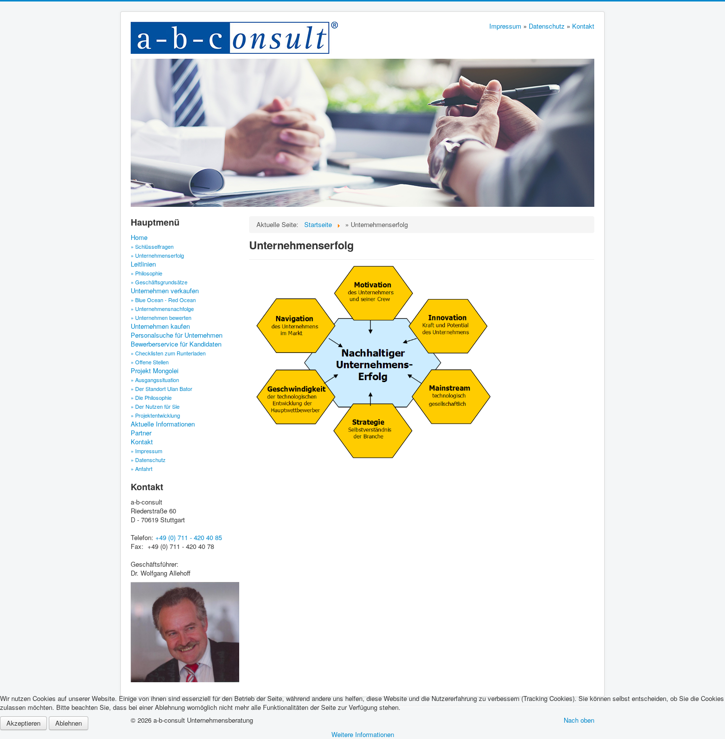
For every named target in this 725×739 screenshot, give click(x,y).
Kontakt (583, 26)
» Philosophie (146, 273)
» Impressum (146, 451)
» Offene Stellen (150, 362)
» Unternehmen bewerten (161, 317)
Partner (141, 432)
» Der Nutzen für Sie (155, 406)
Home (139, 237)
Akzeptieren (23, 723)
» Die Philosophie (151, 397)
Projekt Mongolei (155, 370)
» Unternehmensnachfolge (162, 308)
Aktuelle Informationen (163, 424)
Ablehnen (68, 723)
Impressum (505, 26)
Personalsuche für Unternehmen (176, 335)
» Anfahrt (141, 468)
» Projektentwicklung (155, 415)
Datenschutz (547, 26)
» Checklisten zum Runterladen (168, 353)
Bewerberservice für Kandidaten (176, 344)
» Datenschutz (148, 460)
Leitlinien (143, 264)
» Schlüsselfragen (152, 246)
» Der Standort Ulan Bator (161, 388)
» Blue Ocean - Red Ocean (163, 300)
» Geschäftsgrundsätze (159, 282)
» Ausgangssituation (155, 380)
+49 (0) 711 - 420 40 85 (188, 537)
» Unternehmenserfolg (157, 255)
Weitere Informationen (362, 734)
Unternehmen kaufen (160, 326)
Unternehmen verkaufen (165, 290)
